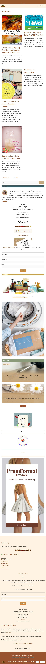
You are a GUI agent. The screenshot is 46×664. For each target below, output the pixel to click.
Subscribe (23, 270)
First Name (4, 254)
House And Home (7, 364)
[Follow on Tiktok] (18, 226)
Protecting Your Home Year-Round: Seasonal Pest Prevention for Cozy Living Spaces (23, 376)
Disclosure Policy (24, 657)
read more (5, 201)
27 (14, 177)
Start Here (3, 558)
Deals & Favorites (5, 569)
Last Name (4, 259)
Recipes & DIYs (4, 561)
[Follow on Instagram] (16, 226)
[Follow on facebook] (24, 226)
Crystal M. (21, 379)
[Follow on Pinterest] (20, 226)
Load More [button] (23, 406)
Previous (4, 177)
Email (3, 264)
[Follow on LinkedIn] (28, 226)
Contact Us (23, 215)
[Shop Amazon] (30, 226)
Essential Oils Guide (5, 559)
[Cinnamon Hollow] (3, 6)
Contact (32, 657)
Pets (2, 567)
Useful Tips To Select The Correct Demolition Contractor (10, 103)
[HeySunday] (23, 356)
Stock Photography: (23, 643)
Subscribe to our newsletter (9, 247)
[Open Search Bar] (37, 6)
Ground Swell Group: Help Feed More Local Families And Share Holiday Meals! (11, 50)
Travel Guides (4, 563)
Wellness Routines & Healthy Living (10, 385)
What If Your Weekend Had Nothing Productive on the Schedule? (23, 398)
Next (17, 177)
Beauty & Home (5, 565)
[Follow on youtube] (22, 226)
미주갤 (23, 452)
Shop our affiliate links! (23, 235)
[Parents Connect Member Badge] (23, 445)
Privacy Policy (15, 657)
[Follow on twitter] (26, 226)
